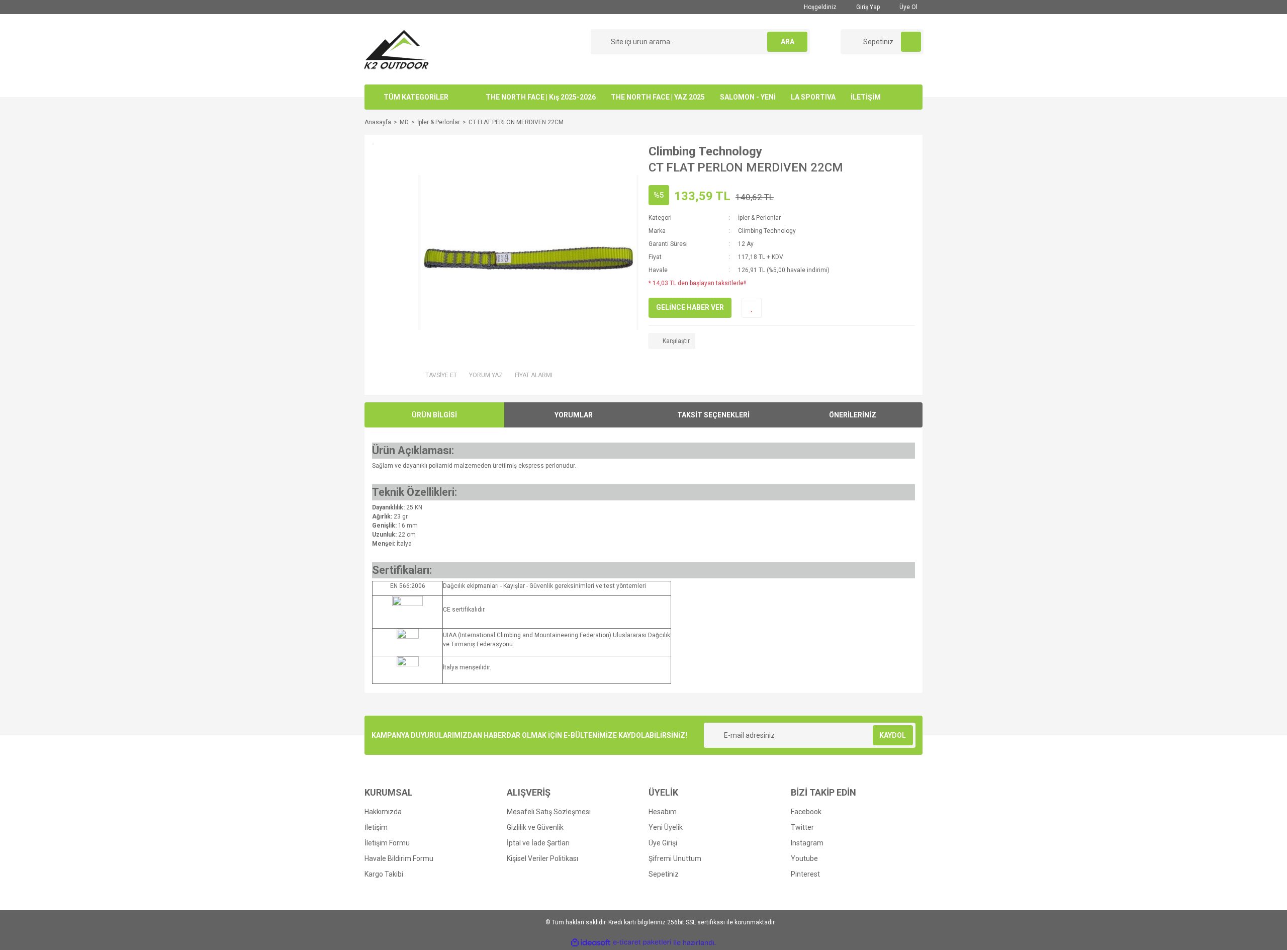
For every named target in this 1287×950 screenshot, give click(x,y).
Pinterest (805, 874)
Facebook (806, 812)
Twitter (802, 827)
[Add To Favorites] (752, 308)
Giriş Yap (867, 7)
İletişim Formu (387, 843)
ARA (787, 42)
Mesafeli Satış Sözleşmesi (549, 812)
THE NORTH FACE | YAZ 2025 (658, 97)
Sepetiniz (664, 874)
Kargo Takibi (383, 874)
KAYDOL (892, 735)
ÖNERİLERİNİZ (852, 415)
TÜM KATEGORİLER (416, 97)
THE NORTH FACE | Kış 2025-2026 (541, 97)
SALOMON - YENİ (748, 97)
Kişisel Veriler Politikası (542, 858)
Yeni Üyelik (666, 827)
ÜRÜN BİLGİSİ (434, 415)
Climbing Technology (705, 151)
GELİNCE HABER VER (690, 307)
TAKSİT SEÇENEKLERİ (713, 415)
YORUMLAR (574, 415)
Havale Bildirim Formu (398, 858)
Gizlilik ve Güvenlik (535, 827)
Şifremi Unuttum (675, 858)
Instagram (807, 843)
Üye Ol (907, 7)
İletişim (376, 827)
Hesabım (663, 812)
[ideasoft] (591, 942)
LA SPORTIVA (813, 97)
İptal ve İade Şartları (538, 843)
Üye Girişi (663, 843)
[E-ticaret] (642, 942)
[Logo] (396, 48)
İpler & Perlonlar (759, 217)
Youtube (804, 858)
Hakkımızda (383, 812)
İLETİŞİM (866, 97)
